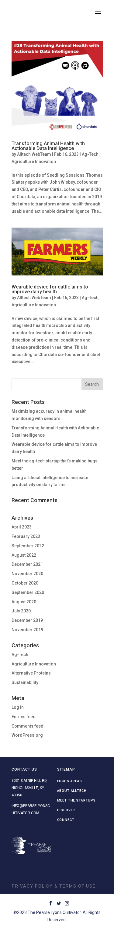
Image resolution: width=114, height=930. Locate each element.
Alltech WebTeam (34, 154)
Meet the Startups (76, 800)
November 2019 (27, 629)
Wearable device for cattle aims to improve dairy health (50, 289)
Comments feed (27, 726)
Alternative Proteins (31, 673)
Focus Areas (69, 781)
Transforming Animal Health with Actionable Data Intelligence (48, 146)
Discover (66, 810)
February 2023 (26, 536)
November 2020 (27, 573)
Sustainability (25, 682)
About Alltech (72, 791)
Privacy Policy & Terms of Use (54, 886)
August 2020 (24, 601)
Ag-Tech (90, 154)
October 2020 (25, 583)
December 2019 (27, 620)
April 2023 (22, 527)
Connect (65, 820)
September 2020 (28, 592)
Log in (18, 707)
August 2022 (24, 555)
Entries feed (24, 716)
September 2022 (28, 545)
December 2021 (27, 564)
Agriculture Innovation (34, 161)
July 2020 (21, 610)
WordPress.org (27, 735)
